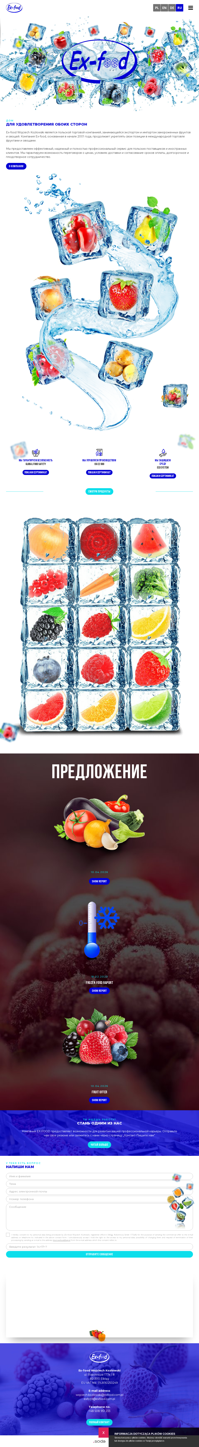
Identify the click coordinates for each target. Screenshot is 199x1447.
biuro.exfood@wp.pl (61, 1240)
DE (172, 8)
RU (179, 8)
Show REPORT (99, 881)
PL (157, 8)
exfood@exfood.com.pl (99, 1399)
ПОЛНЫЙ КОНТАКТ (99, 1422)
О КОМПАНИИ (16, 166)
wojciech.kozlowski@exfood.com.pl (99, 1395)
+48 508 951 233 (99, 1411)
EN (164, 8)
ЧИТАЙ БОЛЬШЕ (99, 1144)
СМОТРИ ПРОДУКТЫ (99, 491)
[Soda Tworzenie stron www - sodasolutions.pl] (99, 1441)
